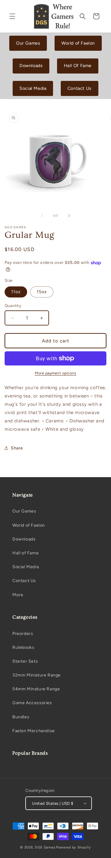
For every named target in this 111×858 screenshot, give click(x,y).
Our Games (28, 43)
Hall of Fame (25, 553)
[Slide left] (42, 215)
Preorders (22, 633)
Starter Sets (25, 661)
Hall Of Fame (78, 65)
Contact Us (80, 88)
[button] (12, 16)
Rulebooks (23, 647)
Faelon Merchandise (33, 730)
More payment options (55, 373)
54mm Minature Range (36, 689)
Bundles (20, 717)
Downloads (31, 65)
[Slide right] (69, 215)
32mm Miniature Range (36, 675)
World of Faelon (78, 43)
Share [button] (17, 448)
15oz (42, 291)
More (17, 594)
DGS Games (45, 847)
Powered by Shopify (73, 847)
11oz (16, 291)
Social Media (32, 88)
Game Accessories (32, 702)
